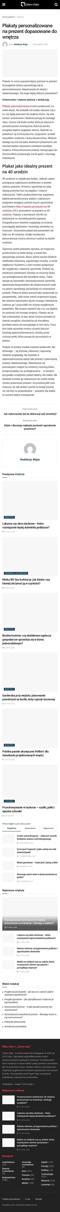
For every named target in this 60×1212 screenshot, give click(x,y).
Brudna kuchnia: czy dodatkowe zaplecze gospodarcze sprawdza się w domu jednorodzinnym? (26, 639)
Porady (44, 1166)
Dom (24, 1171)
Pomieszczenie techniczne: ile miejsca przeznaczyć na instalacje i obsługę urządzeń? (29, 922)
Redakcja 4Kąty (21, 44)
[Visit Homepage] (30, 4)
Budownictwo (8, 1177)
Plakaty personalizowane (16, 106)
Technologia (47, 1174)
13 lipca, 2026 (9, 759)
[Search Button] (56, 4)
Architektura (8, 1162)
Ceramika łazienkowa (16, 573)
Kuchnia (26, 1179)
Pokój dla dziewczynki (14, 1022)
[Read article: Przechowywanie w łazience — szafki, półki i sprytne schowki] (30, 784)
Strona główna (8, 17)
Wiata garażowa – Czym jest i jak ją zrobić (37, 862)
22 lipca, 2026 (9, 647)
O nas (27, 1199)
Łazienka (9, 801)
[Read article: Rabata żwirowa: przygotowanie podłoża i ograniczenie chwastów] (8, 951)
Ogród (44, 1162)
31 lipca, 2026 (9, 532)
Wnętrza (20, 17)
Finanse (26, 1175)
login (11, 824)
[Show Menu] (3, 4)
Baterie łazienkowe (8, 1169)
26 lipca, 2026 (9, 588)
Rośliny (44, 1170)
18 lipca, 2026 (9, 703)
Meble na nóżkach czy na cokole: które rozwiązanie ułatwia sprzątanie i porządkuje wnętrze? (35, 965)
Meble (25, 1183)
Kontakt (38, 1199)
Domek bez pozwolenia (15, 1026)
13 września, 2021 (40, 44)
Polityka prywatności (11, 1199)
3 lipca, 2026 (9, 816)
